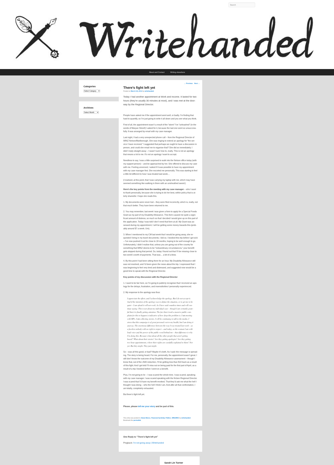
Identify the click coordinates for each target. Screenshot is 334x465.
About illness (145, 418)
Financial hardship (158, 418)
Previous (188, 83)
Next (197, 83)
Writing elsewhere (177, 72)
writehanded (149, 91)
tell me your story (146, 406)
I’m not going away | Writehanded (148, 443)
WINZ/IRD (175, 418)
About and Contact (157, 72)
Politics (168, 418)
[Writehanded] (167, 39)
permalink (137, 420)
